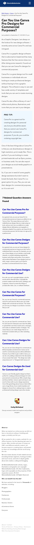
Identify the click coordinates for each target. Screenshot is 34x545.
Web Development (8, 531)
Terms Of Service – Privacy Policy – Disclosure (16, 527)
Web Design (5, 13)
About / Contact (7, 525)
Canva (11, 13)
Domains (17, 531)
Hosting (15, 529)
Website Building (7, 529)
